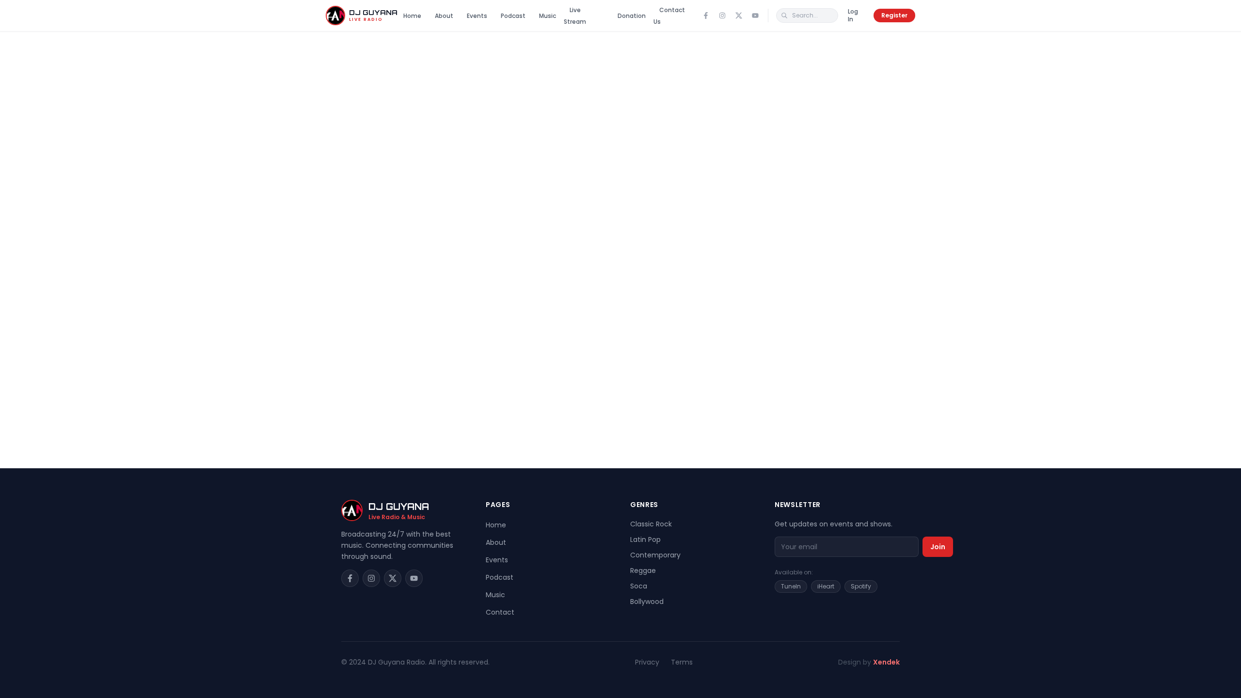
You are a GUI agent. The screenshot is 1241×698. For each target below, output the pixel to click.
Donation (632, 16)
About (444, 16)
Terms (682, 662)
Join (937, 547)
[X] (739, 15)
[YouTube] (755, 15)
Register (894, 15)
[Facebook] (706, 15)
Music (547, 16)
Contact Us (669, 16)
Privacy (647, 662)
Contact (500, 612)
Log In (853, 15)
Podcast (513, 16)
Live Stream (575, 16)
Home (412, 16)
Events (477, 16)
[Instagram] (722, 15)
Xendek (886, 662)
